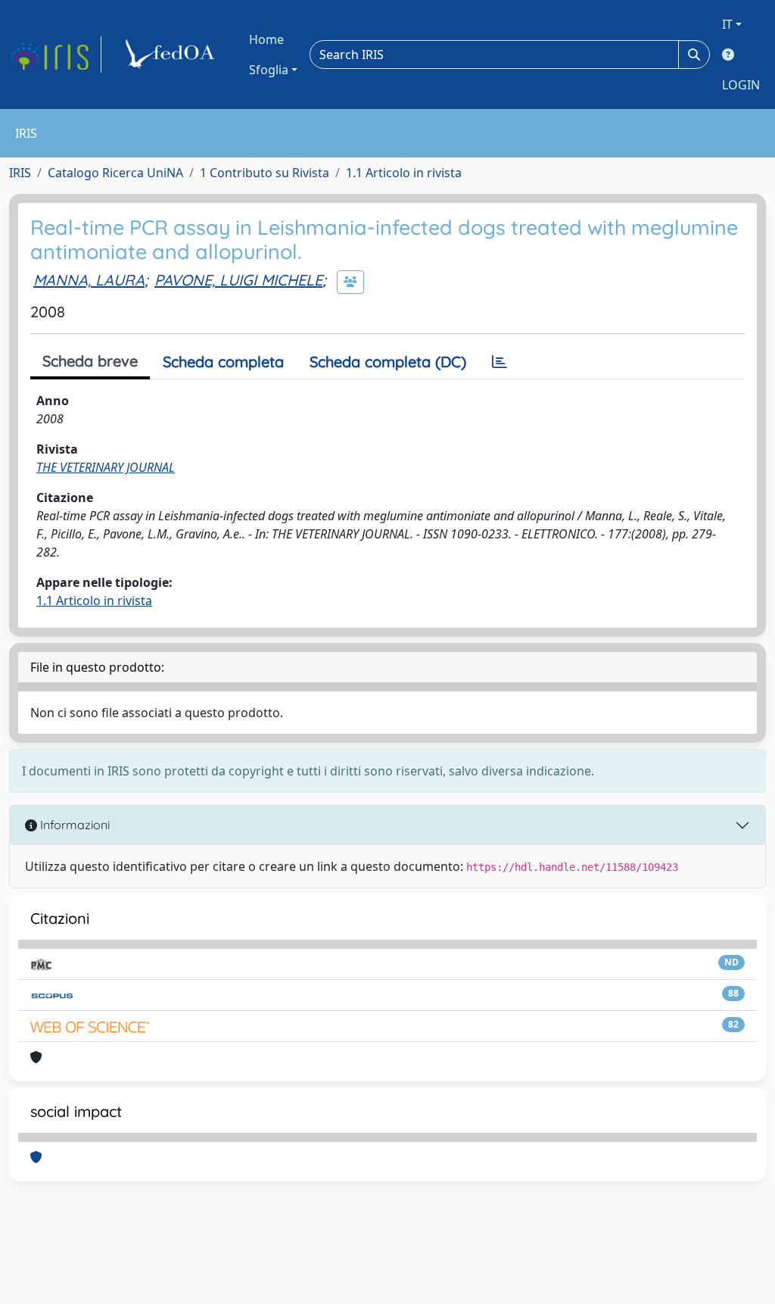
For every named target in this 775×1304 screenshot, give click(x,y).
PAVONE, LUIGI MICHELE (238, 279)
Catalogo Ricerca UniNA (115, 172)
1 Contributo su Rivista (264, 172)
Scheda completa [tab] (223, 361)
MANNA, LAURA (89, 279)
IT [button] (727, 24)
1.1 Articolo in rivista (404, 172)
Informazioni (73, 824)
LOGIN (741, 84)
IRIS (20, 172)
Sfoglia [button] (268, 69)
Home (266, 39)
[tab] (499, 362)
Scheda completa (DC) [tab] (388, 361)
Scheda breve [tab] (90, 360)
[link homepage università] (173, 54)
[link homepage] (55, 54)
